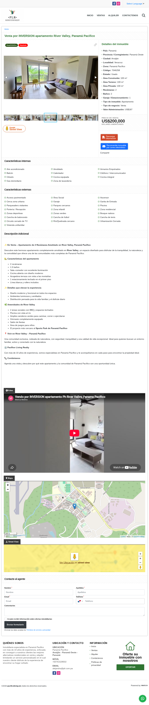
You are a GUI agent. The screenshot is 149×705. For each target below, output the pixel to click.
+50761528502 (59, 662)
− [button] (8, 489)
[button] (95, 44)
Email (7, 597)
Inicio (90, 15)
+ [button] (8, 485)
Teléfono (80, 597)
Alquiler (113, 15)
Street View (15, 129)
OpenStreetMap (138, 536)
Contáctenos (130, 15)
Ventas (101, 15)
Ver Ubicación (67, 562)
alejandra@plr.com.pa (63, 668)
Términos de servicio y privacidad (38, 630)
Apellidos (80, 588)
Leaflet (123, 536)
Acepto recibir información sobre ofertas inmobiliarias (29, 619)
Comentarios (9, 606)
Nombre (8, 588)
